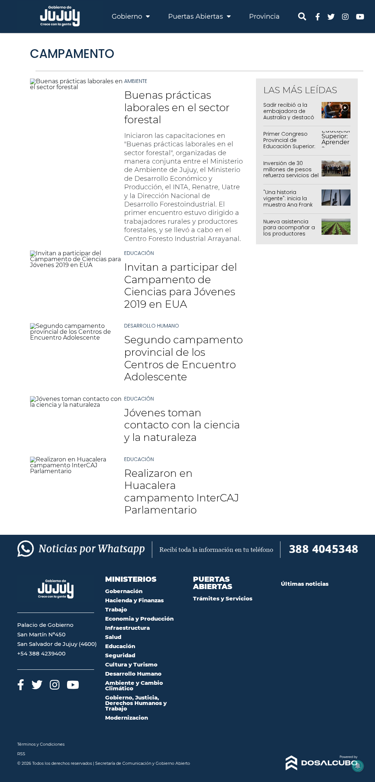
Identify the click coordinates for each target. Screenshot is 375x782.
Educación (139, 253)
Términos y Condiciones (40, 744)
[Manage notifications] (358, 766)
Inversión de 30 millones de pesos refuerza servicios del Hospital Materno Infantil (291, 175)
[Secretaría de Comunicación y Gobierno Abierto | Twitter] (331, 16)
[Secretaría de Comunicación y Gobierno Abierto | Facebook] (317, 16)
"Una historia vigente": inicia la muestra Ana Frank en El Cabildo (288, 201)
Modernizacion (126, 717)
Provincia (264, 16)
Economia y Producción (139, 618)
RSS (21, 753)
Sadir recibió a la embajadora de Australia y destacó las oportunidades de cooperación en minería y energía (288, 120)
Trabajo (116, 609)
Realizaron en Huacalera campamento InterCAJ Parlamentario (181, 491)
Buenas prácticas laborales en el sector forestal (177, 107)
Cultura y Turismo (131, 664)
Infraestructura (127, 627)
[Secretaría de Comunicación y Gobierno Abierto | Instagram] (345, 16)
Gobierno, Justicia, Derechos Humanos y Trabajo (136, 703)
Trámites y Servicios (222, 598)
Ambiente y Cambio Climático (134, 685)
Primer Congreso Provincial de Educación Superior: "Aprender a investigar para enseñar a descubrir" (290, 149)
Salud (113, 636)
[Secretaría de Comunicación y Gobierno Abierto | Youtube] (360, 16)
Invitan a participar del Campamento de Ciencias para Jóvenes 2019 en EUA (180, 285)
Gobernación (123, 591)
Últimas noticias (304, 583)
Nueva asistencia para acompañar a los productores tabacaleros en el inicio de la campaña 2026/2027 (290, 237)
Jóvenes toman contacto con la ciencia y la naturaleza (182, 424)
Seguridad (120, 655)
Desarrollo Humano (151, 325)
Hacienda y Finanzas (134, 600)
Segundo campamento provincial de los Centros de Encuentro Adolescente (183, 358)
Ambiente (135, 81)
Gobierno (128, 16)
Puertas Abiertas (196, 16)
